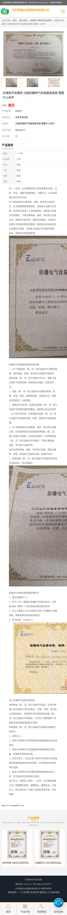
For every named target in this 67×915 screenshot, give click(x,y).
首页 (15, 20)
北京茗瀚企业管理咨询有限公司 (27, 889)
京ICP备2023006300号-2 (42, 884)
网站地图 (55, 892)
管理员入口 (44, 892)
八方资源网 (24, 892)
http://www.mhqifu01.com (13, 805)
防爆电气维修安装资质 (40, 20)
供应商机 (23, 20)
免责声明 (34, 892)
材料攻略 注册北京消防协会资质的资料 (20, 863)
